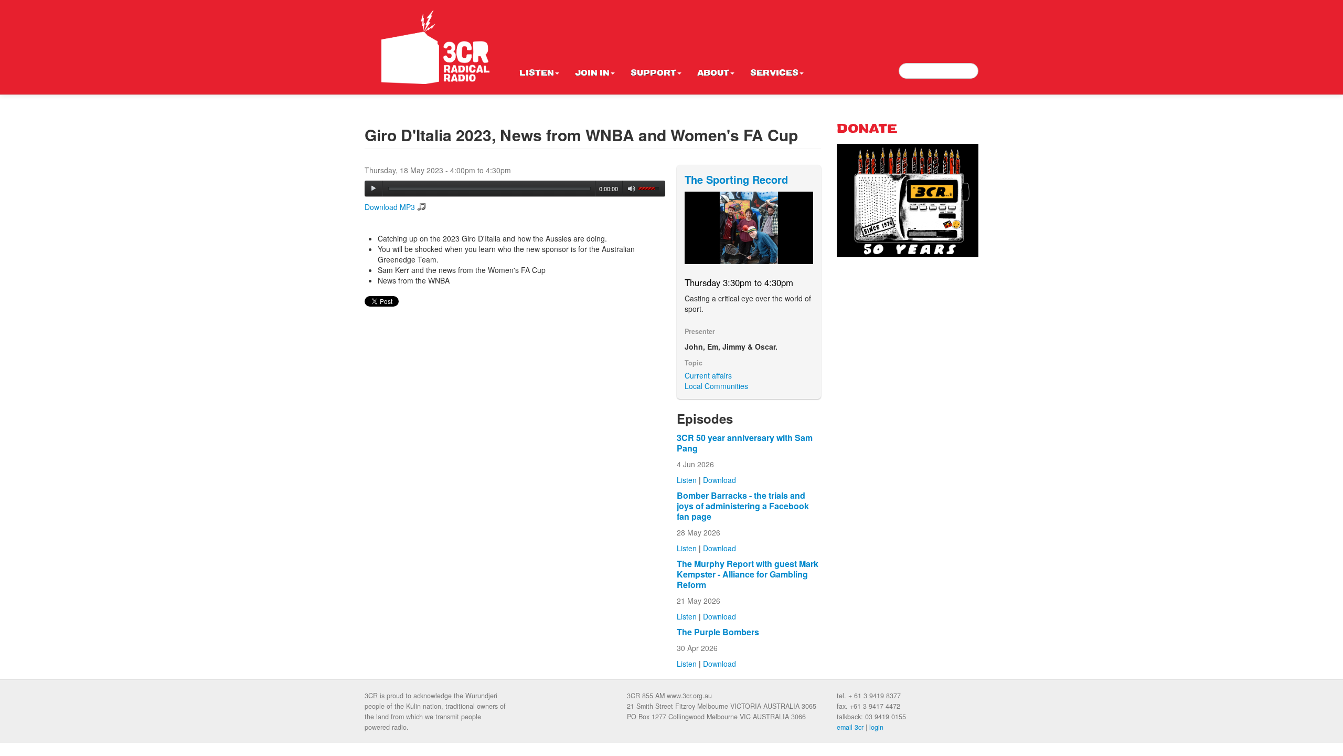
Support (653, 73)
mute (631, 188)
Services (774, 73)
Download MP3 (390, 207)
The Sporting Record (736, 179)
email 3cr (850, 727)
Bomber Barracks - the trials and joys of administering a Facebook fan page (743, 505)
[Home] (435, 47)
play (373, 188)
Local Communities (716, 386)
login (876, 727)
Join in (592, 73)
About (713, 73)
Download (719, 480)
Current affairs (708, 375)
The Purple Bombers (718, 632)
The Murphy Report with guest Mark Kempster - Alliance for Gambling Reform (747, 574)
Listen (536, 73)
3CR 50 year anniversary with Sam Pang (745, 443)
